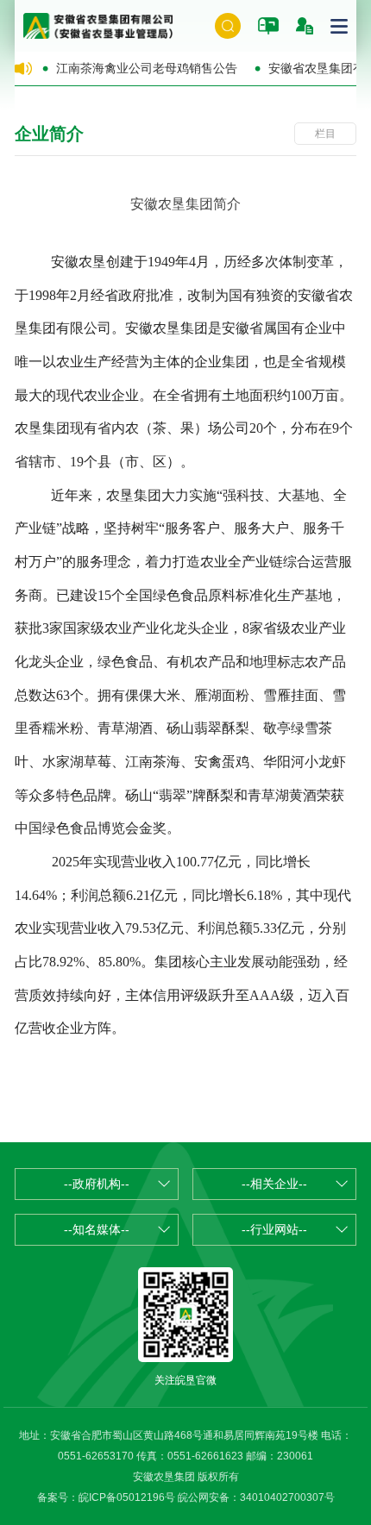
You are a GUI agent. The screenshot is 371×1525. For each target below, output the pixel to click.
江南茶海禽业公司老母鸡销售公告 (146, 68)
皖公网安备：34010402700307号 (256, 1497)
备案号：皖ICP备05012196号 (106, 1497)
